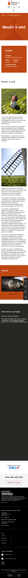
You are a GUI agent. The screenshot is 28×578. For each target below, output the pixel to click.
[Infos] (25, 292)
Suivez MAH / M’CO (8, 554)
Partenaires (3, 543)
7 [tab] (18, 294)
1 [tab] (9, 294)
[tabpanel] (14, 283)
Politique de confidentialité (10, 575)
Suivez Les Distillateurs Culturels (10, 558)
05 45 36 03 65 (6, 517)
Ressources (3, 540)
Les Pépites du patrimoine (13, 15)
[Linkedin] (12, 468)
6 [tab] (16, 294)
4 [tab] (14, 294)
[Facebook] (10, 468)
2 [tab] (11, 294)
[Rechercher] (19, 7)
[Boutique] (14, 7)
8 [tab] (19, 294)
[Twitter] (15, 468)
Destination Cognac (14, 482)
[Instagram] (18, 468)
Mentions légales (19, 575)
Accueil (3, 15)
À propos (3, 535)
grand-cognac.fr (4, 502)
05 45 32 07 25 (6, 525)
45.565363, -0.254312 (11, 66)
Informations (4, 538)
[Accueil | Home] (14, 2)
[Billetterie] (9, 7)
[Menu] (13, 10)
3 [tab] (12, 294)
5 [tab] (15, 294)
